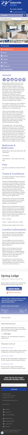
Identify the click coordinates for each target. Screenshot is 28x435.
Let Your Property (10, 414)
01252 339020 (17, 9)
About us (8, 409)
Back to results (25, 18)
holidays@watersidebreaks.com (10, 400)
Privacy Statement (10, 421)
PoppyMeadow (22, 311)
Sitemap (8, 426)
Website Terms (9, 418)
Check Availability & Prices (6, 18)
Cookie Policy (9, 424)
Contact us (8, 412)
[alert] (2, 432)
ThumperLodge (6, 311)
